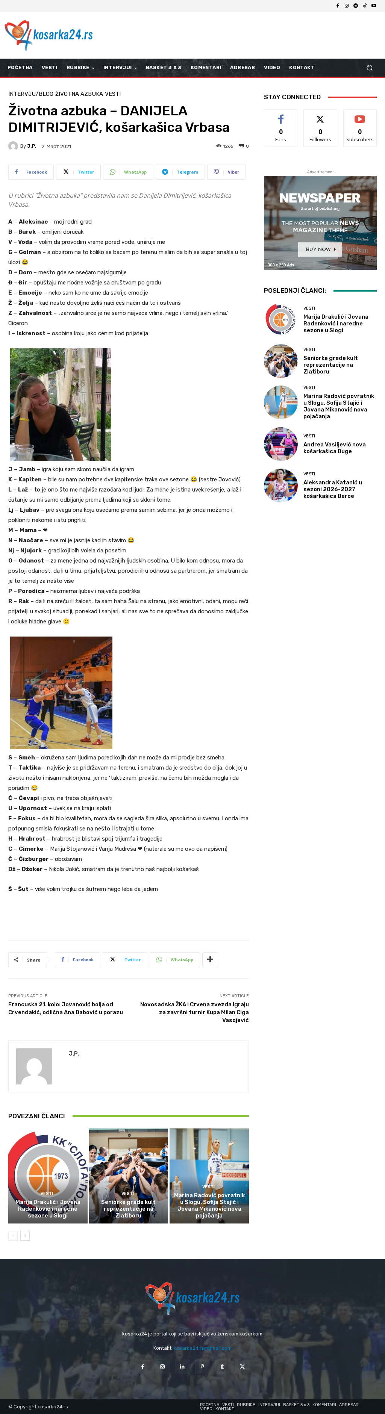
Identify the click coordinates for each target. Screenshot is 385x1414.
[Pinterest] (202, 1367)
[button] (369, 68)
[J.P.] (14, 146)
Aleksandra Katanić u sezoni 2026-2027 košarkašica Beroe (332, 489)
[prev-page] (13, 1236)
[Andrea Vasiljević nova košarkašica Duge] (281, 444)
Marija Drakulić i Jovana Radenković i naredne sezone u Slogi (47, 1209)
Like (281, 115)
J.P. (31, 146)
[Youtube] (373, 6)
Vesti (113, 94)
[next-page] (25, 1236)
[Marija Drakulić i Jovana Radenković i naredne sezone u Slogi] (48, 1175)
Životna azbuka (79, 94)
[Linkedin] (182, 1367)
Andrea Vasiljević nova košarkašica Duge (334, 448)
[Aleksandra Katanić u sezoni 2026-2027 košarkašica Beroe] (281, 485)
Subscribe (360, 115)
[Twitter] (242, 1367)
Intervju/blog (30, 94)
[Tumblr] (222, 1367)
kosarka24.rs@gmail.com (203, 1348)
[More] (210, 959)
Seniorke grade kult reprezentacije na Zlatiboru (128, 1209)
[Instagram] (346, 6)
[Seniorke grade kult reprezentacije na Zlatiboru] (128, 1175)
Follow (320, 115)
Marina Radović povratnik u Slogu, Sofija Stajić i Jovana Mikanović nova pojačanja (209, 1205)
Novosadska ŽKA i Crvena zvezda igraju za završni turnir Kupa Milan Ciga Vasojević (194, 1012)
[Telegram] (355, 6)
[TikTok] (364, 6)
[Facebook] (337, 6)
